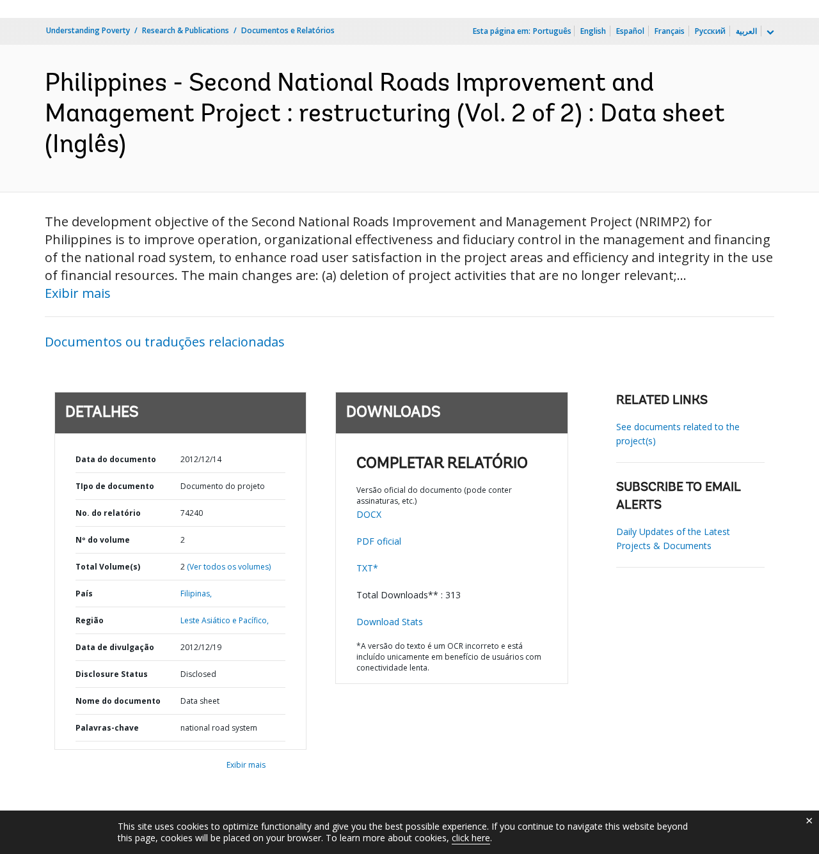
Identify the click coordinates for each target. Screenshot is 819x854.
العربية (746, 31)
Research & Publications (185, 30)
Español (630, 31)
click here (471, 838)
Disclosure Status (112, 674)
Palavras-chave (107, 727)
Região (90, 620)
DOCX (368, 514)
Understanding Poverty (88, 30)
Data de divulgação (115, 647)
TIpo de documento (115, 486)
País (84, 593)
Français (670, 31)
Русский (710, 31)
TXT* (367, 568)
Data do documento (116, 459)
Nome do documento (118, 700)
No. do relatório (108, 513)
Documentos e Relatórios (288, 30)
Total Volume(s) (108, 566)
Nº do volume (103, 539)
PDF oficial (378, 541)
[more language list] (769, 33)
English (593, 31)
